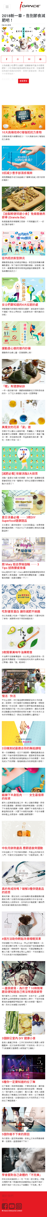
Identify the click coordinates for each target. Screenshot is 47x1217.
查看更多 (23, 81)
